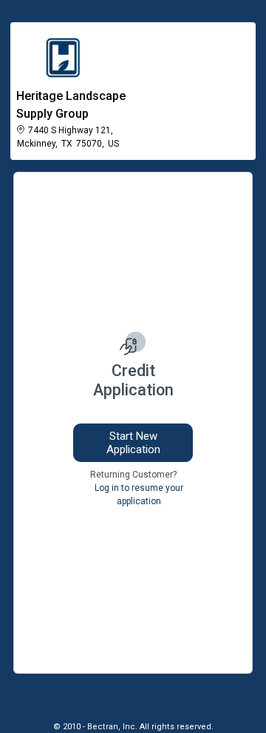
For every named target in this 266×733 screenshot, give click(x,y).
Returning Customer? (133, 474)
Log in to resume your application (139, 494)
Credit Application (133, 380)
